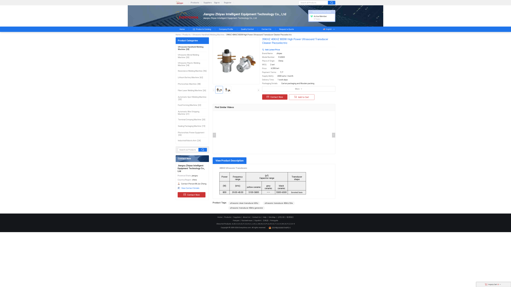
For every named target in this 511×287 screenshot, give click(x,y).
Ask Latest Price (272, 50)
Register (227, 3)
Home (182, 29)
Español (258, 220)
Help (264, 217)
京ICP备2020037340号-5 (281, 228)
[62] (190, 77)
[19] (191, 126)
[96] (192, 71)
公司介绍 (281, 217)
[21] (188, 113)
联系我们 (290, 217)
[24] (189, 141)
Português (274, 220)
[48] (189, 84)
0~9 (293, 224)
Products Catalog (203, 29)
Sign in (217, 3)
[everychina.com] (182, 3)
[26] (192, 90)
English (329, 29)
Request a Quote (286, 29)
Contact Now (193, 195)
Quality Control (247, 29)
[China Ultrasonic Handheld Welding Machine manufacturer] (187, 16)
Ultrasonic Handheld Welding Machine (208, 35)
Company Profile (226, 29)
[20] (190, 48)
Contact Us (266, 29)
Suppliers (207, 3)
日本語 (265, 220)
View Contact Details (190, 188)
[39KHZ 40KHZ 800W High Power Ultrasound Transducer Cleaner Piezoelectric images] (236, 61)
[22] (189, 105)
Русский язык (247, 220)
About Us (246, 217)
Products (195, 3)
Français (236, 220)
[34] (189, 64)
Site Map (272, 217)
